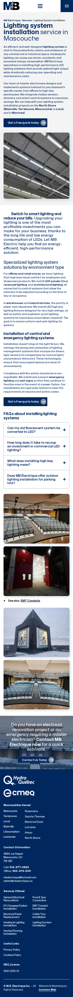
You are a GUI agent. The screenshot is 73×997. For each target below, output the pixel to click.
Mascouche (10, 811)
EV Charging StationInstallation (15, 907)
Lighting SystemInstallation (42, 924)
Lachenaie (10, 837)
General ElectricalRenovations (14, 899)
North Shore (32, 837)
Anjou (28, 832)
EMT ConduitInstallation (40, 907)
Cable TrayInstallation (39, 915)
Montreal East (34, 821)
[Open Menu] (40, 6)
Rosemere (31, 811)
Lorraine (30, 827)
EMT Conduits (30, 601)
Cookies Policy (12, 955)
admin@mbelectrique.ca (18, 881)
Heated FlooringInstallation (13, 932)
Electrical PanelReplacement (12, 915)
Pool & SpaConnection (39, 899)
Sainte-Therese (35, 816)
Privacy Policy (12, 949)
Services (27, 20)
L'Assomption (11, 831)
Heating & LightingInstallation (14, 924)
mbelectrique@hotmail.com (20, 877)
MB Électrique (12, 20)
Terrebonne (10, 816)
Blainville (9, 826)
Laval (7, 821)
